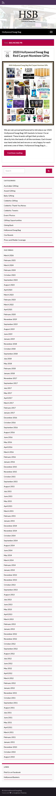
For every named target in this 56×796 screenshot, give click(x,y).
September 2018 (11, 354)
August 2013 (9, 595)
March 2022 (9, 304)
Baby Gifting (9, 196)
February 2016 (10, 457)
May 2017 (8, 393)
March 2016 (9, 452)
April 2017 (8, 398)
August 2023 (9, 285)
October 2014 (9, 536)
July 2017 (8, 388)
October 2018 (9, 349)
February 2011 (10, 737)
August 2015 (9, 486)
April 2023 (8, 290)
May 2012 (8, 668)
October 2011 (9, 698)
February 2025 (10, 260)
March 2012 (9, 678)
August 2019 (9, 329)
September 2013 (11, 590)
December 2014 (10, 526)
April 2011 (8, 727)
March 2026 (9, 255)
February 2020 (10, 314)
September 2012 (11, 649)
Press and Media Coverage (15, 240)
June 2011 (8, 717)
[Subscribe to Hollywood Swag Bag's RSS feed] (3, 2)
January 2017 (9, 413)
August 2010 (9, 757)
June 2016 (8, 437)
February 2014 (10, 565)
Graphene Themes (20, 793)
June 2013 (8, 604)
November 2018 (10, 344)
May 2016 (8, 442)
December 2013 (10, 575)
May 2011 (8, 722)
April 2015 (8, 506)
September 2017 (11, 383)
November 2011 (10, 693)
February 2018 (10, 368)
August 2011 (9, 708)
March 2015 (9, 511)
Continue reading (14, 153)
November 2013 (10, 580)
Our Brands (8, 235)
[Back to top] (50, 790)
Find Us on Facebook (12, 772)
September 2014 (11, 540)
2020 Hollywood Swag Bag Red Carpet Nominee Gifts (31, 53)
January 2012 (9, 688)
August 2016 (9, 432)
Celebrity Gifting (11, 201)
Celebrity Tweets (11, 210)
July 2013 (8, 599)
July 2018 (8, 359)
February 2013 (10, 624)
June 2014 (8, 550)
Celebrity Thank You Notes (15, 205)
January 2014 (9, 570)
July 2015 (8, 491)
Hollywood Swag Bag (11, 32)
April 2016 (8, 447)
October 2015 (9, 477)
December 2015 (10, 467)
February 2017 (10, 408)
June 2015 (8, 496)
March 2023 (9, 295)
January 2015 (9, 521)
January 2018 (9, 373)
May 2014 (8, 555)
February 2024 (10, 270)
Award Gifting (9, 191)
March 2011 (9, 732)
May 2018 (8, 363)
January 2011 (9, 742)
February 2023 (10, 299)
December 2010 (10, 747)
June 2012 (8, 663)
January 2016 (9, 462)
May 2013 (8, 609)
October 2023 (9, 275)
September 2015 (11, 481)
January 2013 (9, 629)
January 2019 (9, 339)
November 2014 (10, 531)
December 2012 (10, 634)
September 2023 (11, 280)
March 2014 (9, 560)
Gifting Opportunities (13, 220)
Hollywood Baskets (12, 777)
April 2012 (8, 673)
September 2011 (11, 703)
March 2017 (9, 403)
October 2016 (9, 422)
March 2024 (9, 265)
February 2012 (10, 683)
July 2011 (8, 713)
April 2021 (8, 309)
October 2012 (9, 644)
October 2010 (9, 752)
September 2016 (11, 427)
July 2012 (8, 658)
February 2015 (10, 516)
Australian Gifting (11, 186)
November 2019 (10, 319)
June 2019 (8, 334)
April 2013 (8, 614)
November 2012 (10, 639)
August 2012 (9, 654)
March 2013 (9, 619)
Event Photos (9, 215)
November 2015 (10, 472)
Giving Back (8, 225)
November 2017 (10, 378)
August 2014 (9, 545)
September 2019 (11, 324)
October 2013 (9, 585)
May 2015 (8, 501)
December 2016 (10, 418)
